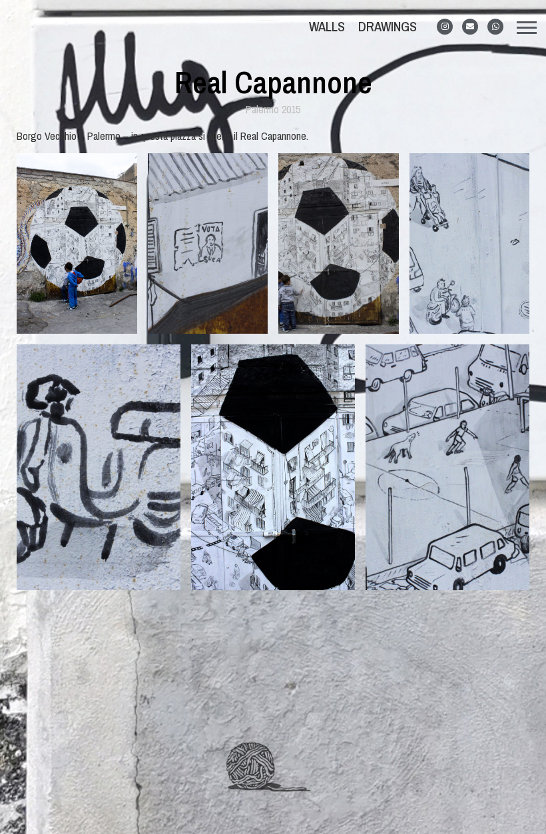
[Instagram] (445, 27)
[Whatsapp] (495, 27)
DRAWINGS (387, 26)
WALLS (327, 26)
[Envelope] (470, 27)
